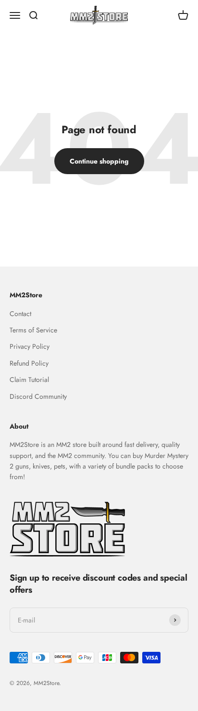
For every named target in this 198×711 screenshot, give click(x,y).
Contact (20, 313)
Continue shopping (99, 161)
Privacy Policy (30, 346)
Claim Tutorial (29, 379)
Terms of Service (33, 330)
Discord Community (38, 396)
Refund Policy (29, 363)
